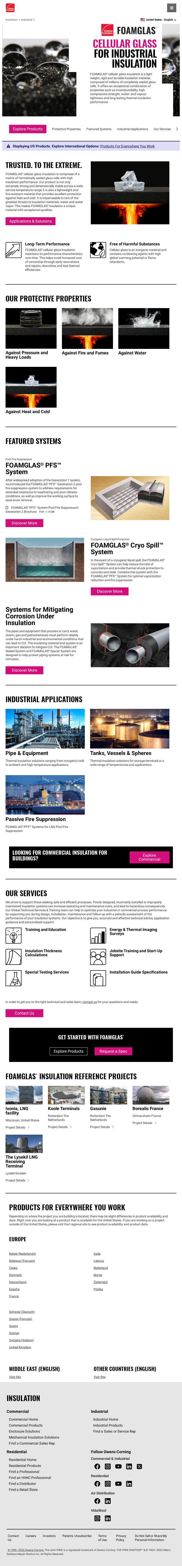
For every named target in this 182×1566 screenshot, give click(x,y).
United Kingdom (20, 1347)
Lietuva (99, 1261)
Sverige (14, 1333)
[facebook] (97, 1467)
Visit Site (15, 1377)
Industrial (26, 19)
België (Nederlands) (22, 1254)
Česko (13, 1268)
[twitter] (139, 1467)
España (14, 1289)
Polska (98, 1289)
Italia (97, 1254)
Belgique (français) (22, 1261)
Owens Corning (10, 7)
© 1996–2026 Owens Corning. (26, 1550)
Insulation (12, 19)
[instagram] (108, 1467)
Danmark (15, 1275)
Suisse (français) (20, 1319)
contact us (89, 1002)
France (14, 1296)
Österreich (101, 1282)
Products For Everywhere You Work (127, 146)
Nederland (101, 1268)
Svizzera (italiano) (21, 1340)
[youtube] (118, 1466)
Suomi (13, 1326)
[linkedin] (129, 1467)
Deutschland (17, 1282)
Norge (98, 1275)
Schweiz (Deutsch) (22, 1312)
